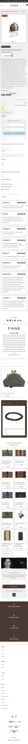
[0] (26, 5)
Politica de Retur (4, 705)
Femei (11, 444)
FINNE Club (3, 690)
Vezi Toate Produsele (7, 553)
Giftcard (2, 693)
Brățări (2, 650)
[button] (12, 41)
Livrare (2, 702)
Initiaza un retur (4, 708)
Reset (3, 116)
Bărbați (13, 444)
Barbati (3, 661)
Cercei (2, 653)
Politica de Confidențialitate (17, 590)
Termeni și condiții (5, 696)
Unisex (17, 444)
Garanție (3, 699)
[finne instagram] (12, 717)
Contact (2, 687)
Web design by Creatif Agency (14, 740)
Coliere (2, 656)
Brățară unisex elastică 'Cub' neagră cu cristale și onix (13, 429)
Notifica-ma (14, 133)
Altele (2, 684)
